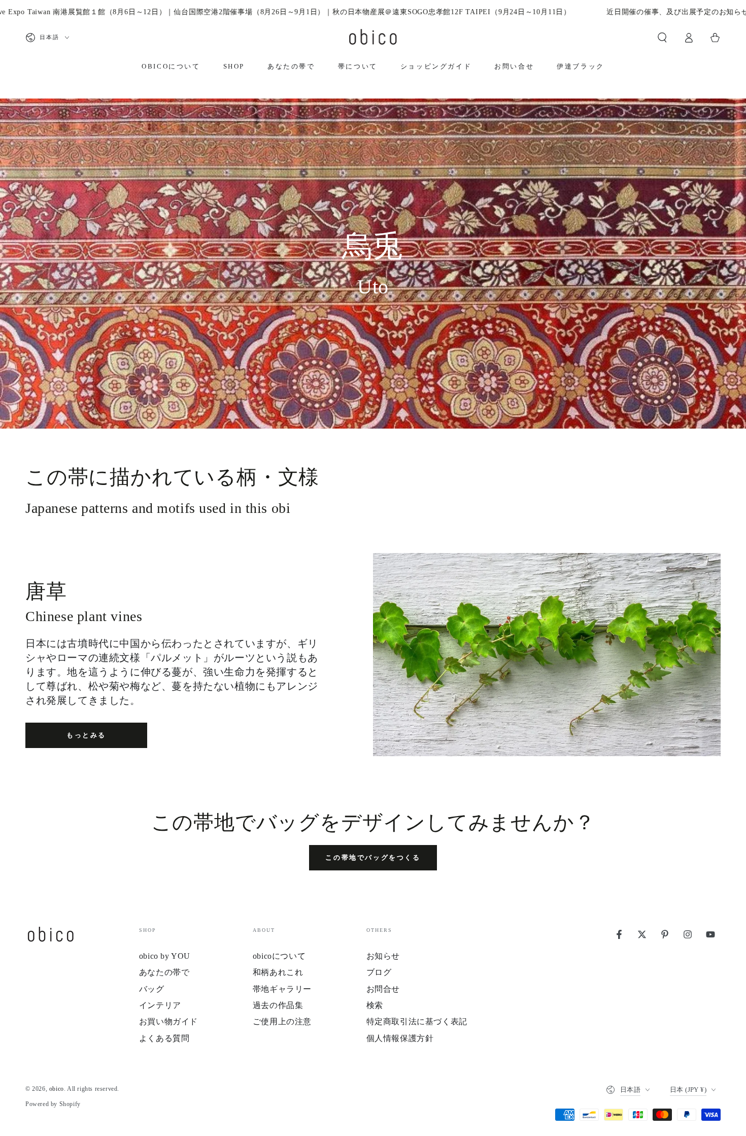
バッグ (151, 989)
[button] (662, 37)
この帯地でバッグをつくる (372, 857)
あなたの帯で (164, 972)
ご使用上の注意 (282, 1021)
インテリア (160, 1005)
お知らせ (383, 956)
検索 (374, 1005)
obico (56, 1088)
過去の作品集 (278, 1005)
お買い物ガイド (168, 1021)
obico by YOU (164, 956)
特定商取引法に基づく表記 (416, 1021)
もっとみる (86, 735)
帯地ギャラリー (282, 989)
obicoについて (279, 956)
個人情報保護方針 (400, 1038)
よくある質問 (164, 1038)
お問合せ (383, 989)
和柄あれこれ (278, 972)
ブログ (379, 972)
